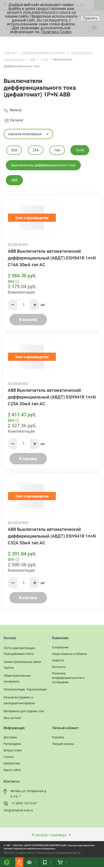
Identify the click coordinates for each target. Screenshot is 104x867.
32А (14, 150)
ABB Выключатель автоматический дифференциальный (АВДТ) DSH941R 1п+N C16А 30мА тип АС (52, 258)
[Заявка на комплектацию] (19, 862)
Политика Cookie (56, 32)
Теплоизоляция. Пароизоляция (25, 689)
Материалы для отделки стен (24, 711)
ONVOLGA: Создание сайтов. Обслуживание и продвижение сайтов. (42, 853)
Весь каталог (13, 718)
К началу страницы (49, 835)
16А (57, 150)
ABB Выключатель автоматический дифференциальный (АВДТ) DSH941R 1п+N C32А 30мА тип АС (52, 536)
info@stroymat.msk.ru (18, 810)
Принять (90, 18)
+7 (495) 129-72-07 (24, 803)
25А (36, 150)
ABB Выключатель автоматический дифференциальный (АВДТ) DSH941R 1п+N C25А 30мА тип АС (52, 397)
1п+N (80, 150)
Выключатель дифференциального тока (43, 165)
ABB (14, 180)
